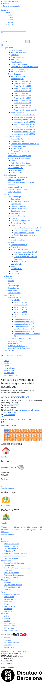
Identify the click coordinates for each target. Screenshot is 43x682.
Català (10, 15)
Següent (11, 488)
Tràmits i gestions (11, 565)
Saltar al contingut (10, 4)
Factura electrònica (11, 573)
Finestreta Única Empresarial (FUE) (17, 568)
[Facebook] (18, 635)
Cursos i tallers (10, 370)
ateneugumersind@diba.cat (29, 410)
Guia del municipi (11, 582)
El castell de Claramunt (13, 599)
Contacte (4, 10)
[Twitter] (14, 635)
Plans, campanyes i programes (16, 553)
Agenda (21, 355)
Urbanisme (8, 551)
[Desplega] (14, 356)
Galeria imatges (10, 368)
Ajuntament (5, 541)
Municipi (4, 580)
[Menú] (2, 45)
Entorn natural (10, 606)
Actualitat (9, 356)
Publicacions (9, 439)
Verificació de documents (14, 575)
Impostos (8, 570)
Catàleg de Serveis (11, 577)
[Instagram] (24, 635)
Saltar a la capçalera (10, 1)
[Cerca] (28, 41)
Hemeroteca (9, 373)
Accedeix (4, 457)
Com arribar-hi (9, 415)
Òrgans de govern (11, 546)
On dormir (8, 609)
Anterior (4, 488)
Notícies (7, 363)
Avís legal (7, 645)
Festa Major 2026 (10, 375)
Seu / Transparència (11, 558)
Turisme (7, 589)
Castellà (11, 17)
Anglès (10, 20)
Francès (11, 24)
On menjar (8, 611)
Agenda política (10, 437)
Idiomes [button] (7, 12)
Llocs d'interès (9, 601)
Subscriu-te (5, 505)
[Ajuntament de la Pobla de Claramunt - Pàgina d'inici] (13, 35)
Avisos (6, 361)
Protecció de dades (11, 642)
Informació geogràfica (12, 587)
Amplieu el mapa (10, 412)
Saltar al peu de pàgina (11, 6)
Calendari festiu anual (12, 594)
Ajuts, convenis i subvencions (15, 556)
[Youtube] (21, 635)
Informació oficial (11, 549)
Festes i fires (9, 597)
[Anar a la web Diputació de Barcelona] (21, 675)
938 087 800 (14, 405)
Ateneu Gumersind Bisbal (15, 397)
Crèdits (7, 638)
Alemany (11, 22)
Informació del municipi (13, 585)
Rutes (6, 604)
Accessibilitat (9, 647)
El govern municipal (11, 544)
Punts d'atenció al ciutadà (14, 563)
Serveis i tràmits (7, 561)
